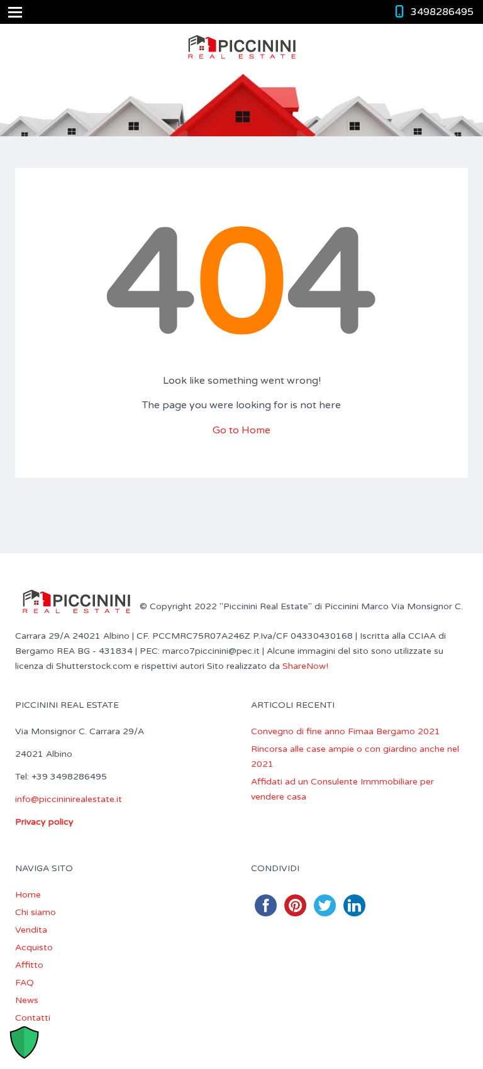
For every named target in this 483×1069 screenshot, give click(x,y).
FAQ (24, 982)
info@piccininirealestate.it (68, 799)
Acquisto (34, 947)
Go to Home (241, 430)
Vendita (31, 930)
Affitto (29, 965)
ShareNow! (305, 666)
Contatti (32, 1017)
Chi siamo (35, 912)
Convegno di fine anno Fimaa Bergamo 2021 (345, 731)
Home (28, 894)
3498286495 (442, 12)
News (26, 1000)
